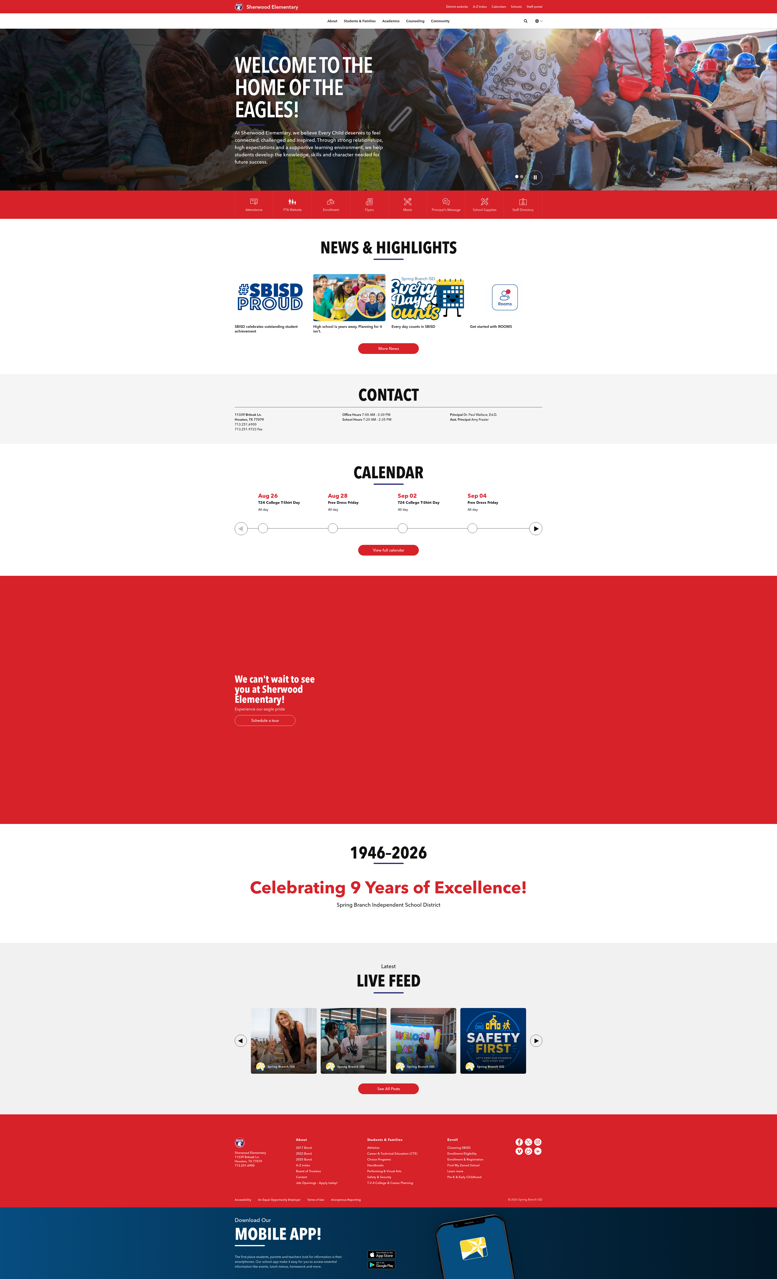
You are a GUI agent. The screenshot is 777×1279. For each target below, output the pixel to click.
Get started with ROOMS (491, 326)
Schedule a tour (265, 720)
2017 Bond (304, 1148)
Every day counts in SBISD (413, 326)
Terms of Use (315, 1200)
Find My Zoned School (463, 1165)
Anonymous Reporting (346, 1200)
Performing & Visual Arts (384, 1171)
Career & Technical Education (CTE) (392, 1153)
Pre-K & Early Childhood (464, 1177)
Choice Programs (379, 1159)
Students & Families (360, 21)
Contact (301, 1177)
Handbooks (375, 1165)
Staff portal (534, 6)
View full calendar (388, 550)
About (332, 21)
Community (440, 21)
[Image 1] (516, 176)
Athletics (373, 1148)
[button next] (536, 1041)
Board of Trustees (308, 1171)
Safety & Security (379, 1177)
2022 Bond (304, 1153)
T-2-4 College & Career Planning (390, 1183)
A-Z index (303, 1165)
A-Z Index (480, 6)
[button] (536, 528)
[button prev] (241, 1041)
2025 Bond (304, 1159)
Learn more (455, 1171)
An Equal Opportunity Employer (279, 1200)
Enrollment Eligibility (462, 1153)
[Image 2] (521, 176)
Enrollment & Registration (465, 1159)
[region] (556, 700)
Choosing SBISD (458, 1148)
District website (457, 6)
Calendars (499, 6)
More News (388, 348)
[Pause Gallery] (535, 177)
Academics (391, 21)
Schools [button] (516, 6)
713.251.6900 (245, 1165)
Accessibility (243, 1200)
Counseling (415, 21)
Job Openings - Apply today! (317, 1183)
